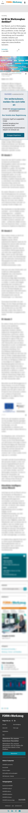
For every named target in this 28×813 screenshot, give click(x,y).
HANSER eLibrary (6, 791)
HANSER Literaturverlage (8, 800)
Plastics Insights (6, 770)
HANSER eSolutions (7, 794)
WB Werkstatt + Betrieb (8, 776)
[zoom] (25, 74)
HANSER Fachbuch (7, 788)
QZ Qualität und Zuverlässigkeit (9, 773)
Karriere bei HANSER (7, 785)
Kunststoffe (5, 767)
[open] (17, 50)
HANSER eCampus (7, 797)
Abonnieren (14, 753)
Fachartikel (5, 49)
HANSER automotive (7, 764)
